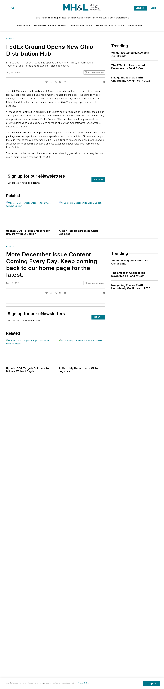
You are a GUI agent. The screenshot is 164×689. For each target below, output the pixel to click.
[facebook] (46, 82)
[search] (13, 8)
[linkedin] (51, 82)
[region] (82, 683)
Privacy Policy (83, 683)
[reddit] (60, 82)
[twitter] (55, 82)
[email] (65, 82)
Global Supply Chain (81, 25)
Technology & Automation (110, 25)
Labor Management (138, 25)
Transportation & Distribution (50, 25)
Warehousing (23, 25)
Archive (10, 39)
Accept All (151, 684)
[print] (104, 82)
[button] (8, 8)
